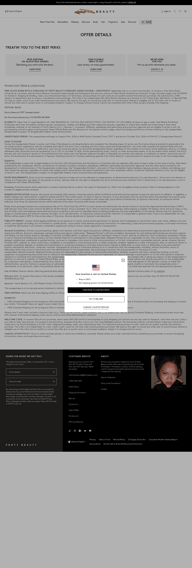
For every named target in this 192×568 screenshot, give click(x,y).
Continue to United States (96, 290)
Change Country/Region (96, 307)
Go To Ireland (96, 299)
